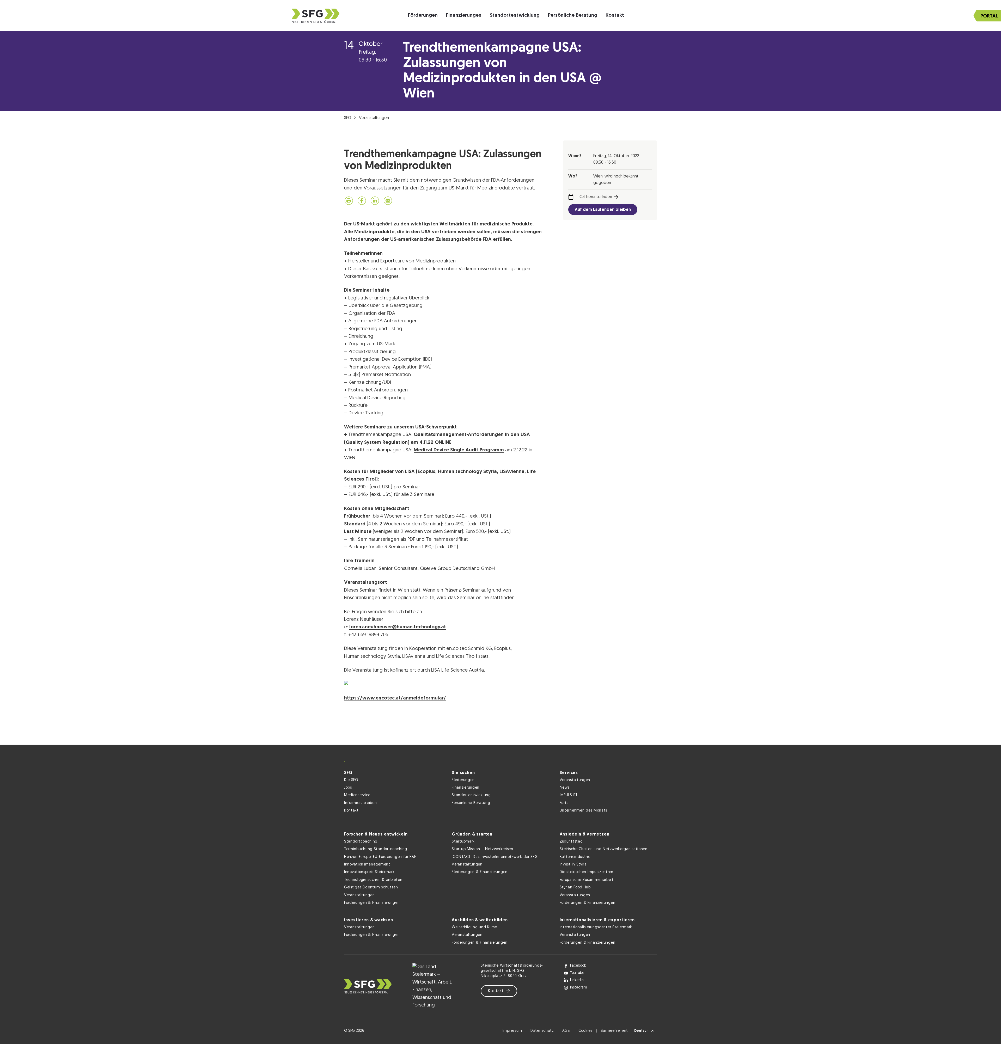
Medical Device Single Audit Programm (459, 450)
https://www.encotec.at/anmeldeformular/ (395, 698)
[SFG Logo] (315, 16)
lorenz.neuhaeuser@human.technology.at (397, 627)
